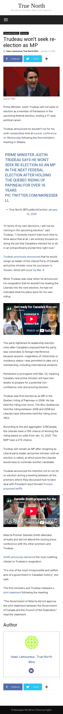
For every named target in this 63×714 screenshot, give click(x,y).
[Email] (31, 670)
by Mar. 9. (39, 270)
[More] (46, 58)
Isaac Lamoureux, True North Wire (22, 51)
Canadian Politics (11, 33)
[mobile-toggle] (5, 19)
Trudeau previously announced (21, 256)
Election (24, 33)
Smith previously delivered (19, 557)
